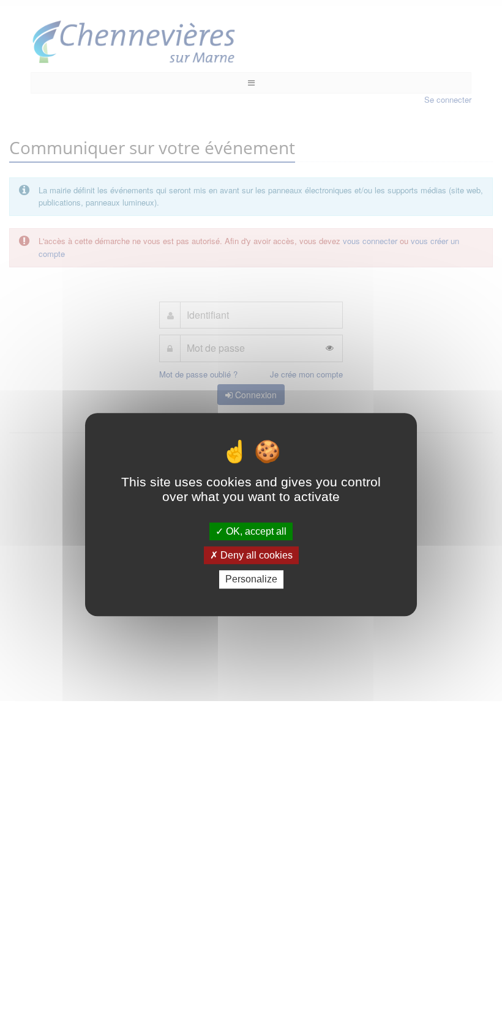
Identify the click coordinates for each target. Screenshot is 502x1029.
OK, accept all (255, 531)
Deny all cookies (255, 555)
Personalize (251, 579)
